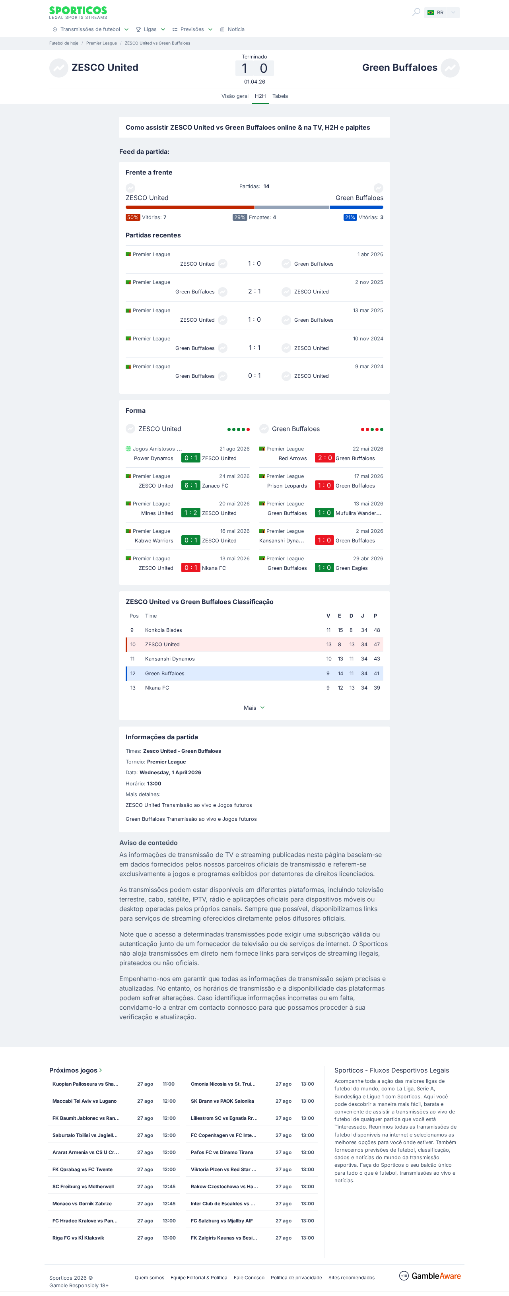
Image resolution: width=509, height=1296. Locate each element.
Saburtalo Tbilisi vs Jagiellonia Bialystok (88, 1135)
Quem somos (149, 1277)
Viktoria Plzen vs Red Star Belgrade (227, 1169)
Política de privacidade (296, 1277)
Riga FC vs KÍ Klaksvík (78, 1238)
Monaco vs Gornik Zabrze (82, 1204)
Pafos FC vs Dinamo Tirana (222, 1152)
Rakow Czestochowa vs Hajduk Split (227, 1186)
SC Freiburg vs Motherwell (83, 1186)
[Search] (416, 12)
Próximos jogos (73, 1070)
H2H (260, 96)
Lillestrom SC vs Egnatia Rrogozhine (227, 1118)
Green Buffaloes (359, 198)
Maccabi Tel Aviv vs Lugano (84, 1101)
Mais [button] (250, 707)
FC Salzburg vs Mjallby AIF (222, 1221)
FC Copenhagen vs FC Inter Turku (227, 1135)
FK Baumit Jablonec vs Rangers (88, 1118)
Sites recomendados (351, 1277)
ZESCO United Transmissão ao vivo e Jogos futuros (189, 805)
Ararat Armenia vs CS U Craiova (88, 1152)
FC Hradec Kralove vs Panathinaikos (88, 1221)
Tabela (280, 96)
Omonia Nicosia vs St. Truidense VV (227, 1084)
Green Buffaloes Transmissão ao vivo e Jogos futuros (191, 819)
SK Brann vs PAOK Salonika (222, 1101)
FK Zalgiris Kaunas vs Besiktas (226, 1238)
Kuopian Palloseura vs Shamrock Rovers (88, 1084)
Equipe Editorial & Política (199, 1277)
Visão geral (235, 96)
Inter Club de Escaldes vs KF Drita (227, 1204)
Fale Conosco (249, 1277)
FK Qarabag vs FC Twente (82, 1169)
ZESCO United (147, 198)
